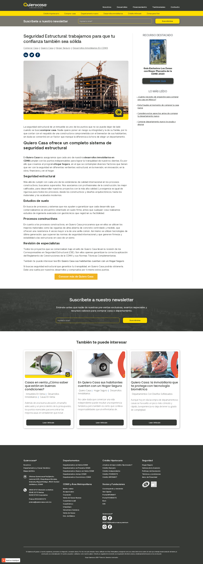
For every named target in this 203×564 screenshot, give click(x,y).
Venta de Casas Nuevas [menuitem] (72, 498)
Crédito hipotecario (51, 13)
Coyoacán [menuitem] (67, 495)
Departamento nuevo (89, 13)
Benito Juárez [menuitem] (68, 488)
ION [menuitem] (103, 504)
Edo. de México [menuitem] (69, 516)
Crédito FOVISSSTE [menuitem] (110, 474)
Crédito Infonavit (134, 13)
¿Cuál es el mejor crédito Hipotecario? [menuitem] (117, 465)
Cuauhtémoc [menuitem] (68, 504)
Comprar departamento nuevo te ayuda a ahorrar (157, 123)
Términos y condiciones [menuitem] (151, 474)
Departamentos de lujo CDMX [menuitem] (74, 474)
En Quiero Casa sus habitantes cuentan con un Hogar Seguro (91, 261)
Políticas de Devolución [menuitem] (151, 471)
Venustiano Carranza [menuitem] (71, 510)
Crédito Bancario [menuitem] (109, 468)
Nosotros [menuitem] (107, 7)
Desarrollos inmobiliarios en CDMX (90, 48)
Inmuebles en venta (35, 393)
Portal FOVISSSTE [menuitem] (109, 498)
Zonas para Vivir (153, 13)
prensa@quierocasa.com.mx (40, 502)
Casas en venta (47, 396)
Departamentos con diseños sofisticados (152, 393)
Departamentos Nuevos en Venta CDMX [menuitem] (78, 471)
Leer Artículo (48, 422)
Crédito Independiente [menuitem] (111, 471)
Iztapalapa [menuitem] (67, 507)
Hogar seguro (63, 48)
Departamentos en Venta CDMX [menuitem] (75, 465)
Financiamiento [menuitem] (140, 7)
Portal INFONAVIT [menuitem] (109, 495)
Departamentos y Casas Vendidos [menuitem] (36, 468)
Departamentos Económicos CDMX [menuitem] (77, 477)
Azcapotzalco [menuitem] (68, 492)
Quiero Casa (47, 48)
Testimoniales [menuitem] (158, 7)
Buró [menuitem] (104, 501)
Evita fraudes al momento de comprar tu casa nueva (158, 106)
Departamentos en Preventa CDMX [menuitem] (76, 468)
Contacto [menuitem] (175, 7)
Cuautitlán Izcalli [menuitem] (69, 501)
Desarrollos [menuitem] (122, 7)
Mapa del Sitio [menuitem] (29, 471)
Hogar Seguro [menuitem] (147, 465)
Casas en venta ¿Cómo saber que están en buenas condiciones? (46, 386)
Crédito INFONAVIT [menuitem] (109, 477)
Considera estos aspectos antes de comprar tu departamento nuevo (158, 115)
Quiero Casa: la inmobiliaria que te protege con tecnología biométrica (154, 386)
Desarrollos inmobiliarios (113, 13)
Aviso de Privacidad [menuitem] (149, 477)
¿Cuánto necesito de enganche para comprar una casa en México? (158, 98)
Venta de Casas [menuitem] (69, 513)
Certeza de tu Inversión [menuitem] (151, 468)
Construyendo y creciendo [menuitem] (112, 488)
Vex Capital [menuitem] (106, 492)
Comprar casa (70, 13)
